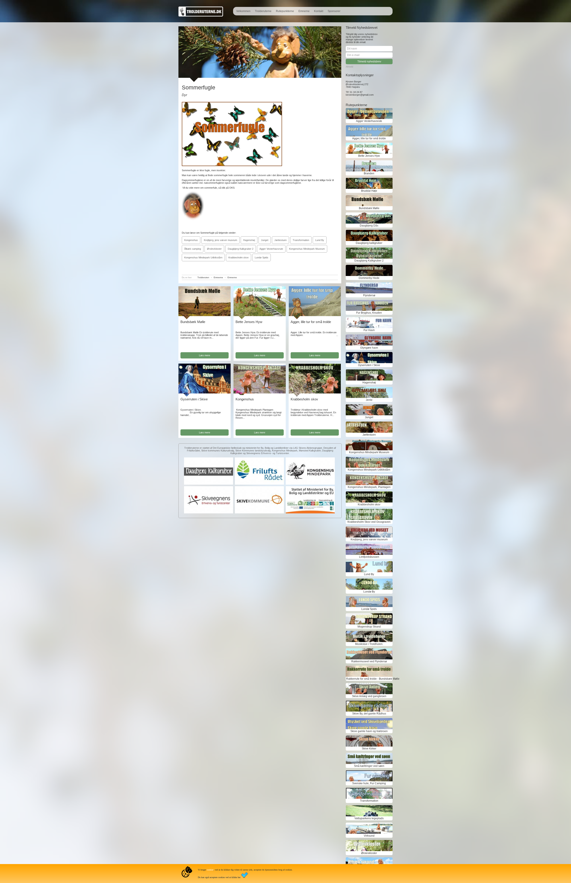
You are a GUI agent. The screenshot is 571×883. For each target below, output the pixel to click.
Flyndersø (369, 295)
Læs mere (204, 355)
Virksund (369, 835)
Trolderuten (203, 277)
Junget (264, 240)
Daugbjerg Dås (369, 225)
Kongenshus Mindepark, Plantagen (369, 487)
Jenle (369, 399)
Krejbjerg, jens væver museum (220, 240)
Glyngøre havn (369, 347)
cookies (210, 870)
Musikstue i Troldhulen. (369, 644)
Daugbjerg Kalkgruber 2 (240, 248)
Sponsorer (334, 11)
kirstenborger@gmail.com (360, 94)
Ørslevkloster (214, 248)
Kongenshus (191, 240)
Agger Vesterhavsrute (271, 248)
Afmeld (349, 66)
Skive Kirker (369, 748)
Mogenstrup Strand (369, 626)
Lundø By (369, 591)
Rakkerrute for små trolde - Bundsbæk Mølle (369, 678)
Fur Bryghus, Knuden (369, 312)
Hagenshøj (249, 240)
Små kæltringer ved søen (369, 766)
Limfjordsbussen (369, 556)
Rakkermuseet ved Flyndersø (369, 661)
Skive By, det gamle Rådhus (369, 713)
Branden (369, 173)
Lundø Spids (261, 257)
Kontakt (318, 11)
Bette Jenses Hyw (249, 322)
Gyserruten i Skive (194, 399)
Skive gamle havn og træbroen (369, 731)
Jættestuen (280, 240)
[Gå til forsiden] (200, 15)
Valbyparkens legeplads (369, 818)
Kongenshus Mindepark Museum (307, 248)
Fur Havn (369, 330)
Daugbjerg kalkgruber (369, 243)
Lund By (319, 240)
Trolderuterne (263, 11)
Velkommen (243, 11)
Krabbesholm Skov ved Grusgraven (369, 521)
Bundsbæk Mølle (192, 322)
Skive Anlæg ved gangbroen (369, 696)
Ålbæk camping (192, 248)
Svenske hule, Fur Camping (369, 783)
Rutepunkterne (285, 11)
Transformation (301, 240)
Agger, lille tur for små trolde (311, 322)
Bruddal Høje (369, 190)
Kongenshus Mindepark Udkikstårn (203, 257)
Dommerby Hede (369, 278)
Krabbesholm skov (238, 257)
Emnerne (304, 11)
